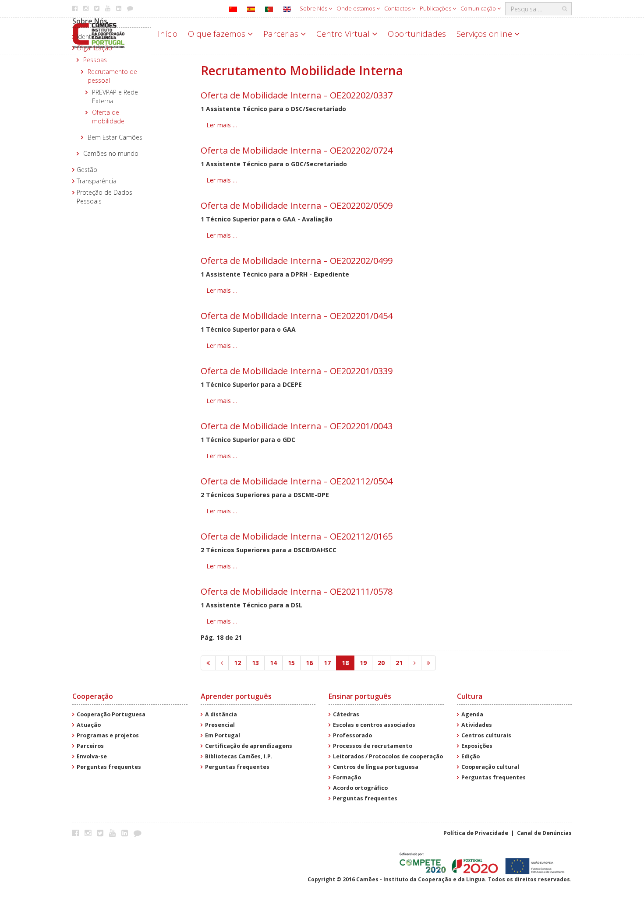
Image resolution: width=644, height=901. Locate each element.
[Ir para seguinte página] (414, 663)
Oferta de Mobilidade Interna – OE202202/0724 (297, 150)
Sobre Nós (314, 8)
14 (273, 663)
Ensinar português (360, 696)
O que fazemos (218, 33)
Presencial (220, 725)
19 (363, 663)
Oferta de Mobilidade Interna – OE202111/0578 (297, 591)
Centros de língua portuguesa (375, 767)
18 (345, 663)
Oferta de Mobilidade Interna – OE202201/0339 (297, 371)
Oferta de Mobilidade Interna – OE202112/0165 (297, 536)
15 (291, 663)
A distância (221, 714)
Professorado (352, 735)
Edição (470, 756)
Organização (94, 48)
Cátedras (346, 714)
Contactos (398, 8)
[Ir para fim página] (428, 663)
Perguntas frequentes (109, 767)
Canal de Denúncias (544, 833)
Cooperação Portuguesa (111, 714)
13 (255, 663)
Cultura (469, 696)
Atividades (476, 725)
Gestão (87, 169)
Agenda (472, 714)
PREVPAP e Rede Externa (115, 96)
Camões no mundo (110, 153)
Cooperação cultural (490, 767)
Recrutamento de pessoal (112, 75)
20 (381, 663)
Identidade (92, 36)
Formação (347, 777)
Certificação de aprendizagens (248, 746)
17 (327, 663)
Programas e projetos (108, 735)
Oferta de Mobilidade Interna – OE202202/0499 (297, 260)
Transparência (97, 181)
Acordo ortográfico (360, 788)
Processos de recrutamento (372, 746)
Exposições (476, 746)
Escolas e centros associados (374, 725)
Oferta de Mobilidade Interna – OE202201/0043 (297, 426)
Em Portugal (222, 735)
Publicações (436, 8)
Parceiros (90, 746)
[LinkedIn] (126, 832)
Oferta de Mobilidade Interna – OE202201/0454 (297, 316)
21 (399, 663)
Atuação (89, 725)
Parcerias (282, 33)
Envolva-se (92, 756)
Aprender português (236, 696)
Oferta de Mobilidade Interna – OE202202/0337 (297, 95)
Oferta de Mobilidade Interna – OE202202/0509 (297, 205)
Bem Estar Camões (115, 137)
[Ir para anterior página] (222, 663)
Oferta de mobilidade (108, 116)
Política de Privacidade (475, 833)
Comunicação (478, 8)
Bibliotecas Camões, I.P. (238, 756)
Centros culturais (486, 735)
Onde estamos (356, 8)
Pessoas (95, 60)
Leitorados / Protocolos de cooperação (388, 756)
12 (237, 663)
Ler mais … (221, 125)
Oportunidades (417, 33)
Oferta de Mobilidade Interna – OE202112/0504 (297, 481)
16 (309, 663)
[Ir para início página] (208, 663)
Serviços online (485, 33)
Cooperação (92, 696)
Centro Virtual (344, 33)
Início (167, 33)
